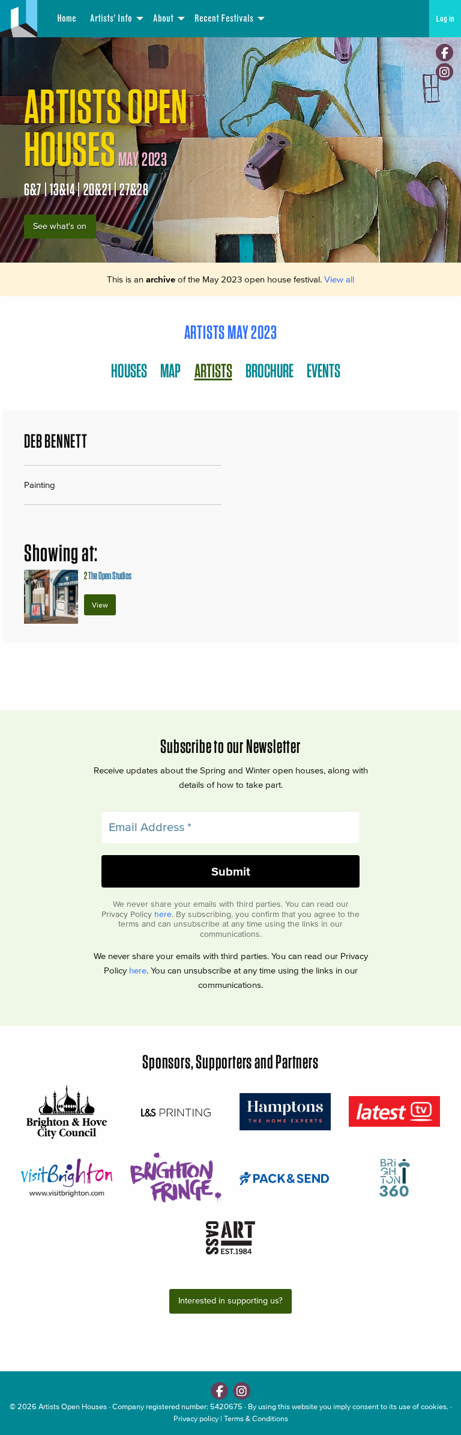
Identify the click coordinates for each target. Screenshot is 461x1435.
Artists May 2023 (230, 332)
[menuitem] (66, 18)
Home (66, 18)
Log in (445, 18)
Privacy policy (195, 1418)
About (163, 18)
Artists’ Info (111, 18)
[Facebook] (444, 52)
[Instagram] (444, 72)
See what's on (59, 226)
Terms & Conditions (256, 1418)
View (100, 605)
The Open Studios (107, 575)
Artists (213, 370)
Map (170, 370)
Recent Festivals (223, 18)
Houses (129, 370)
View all (339, 279)
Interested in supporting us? (230, 1300)
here (163, 914)
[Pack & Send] (285, 1178)
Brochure (270, 370)
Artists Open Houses (72, 1406)
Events (323, 370)
